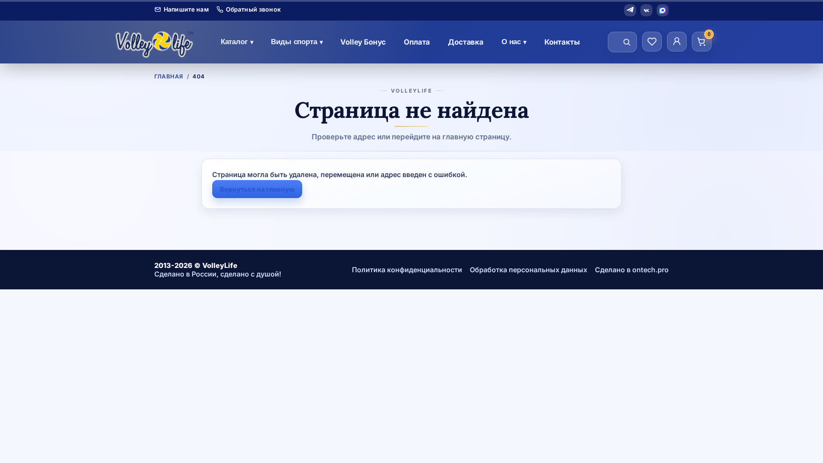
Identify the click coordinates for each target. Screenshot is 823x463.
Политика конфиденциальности (407, 269)
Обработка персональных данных (528, 269)
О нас (514, 42)
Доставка (466, 42)
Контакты (562, 42)
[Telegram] (630, 10)
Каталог (237, 42)
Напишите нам (186, 9)
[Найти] (626, 42)
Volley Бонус (363, 42)
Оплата (417, 42)
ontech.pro (650, 269)
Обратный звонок (253, 9)
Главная (168, 76)
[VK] (646, 10)
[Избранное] (652, 41)
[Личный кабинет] (677, 41)
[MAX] (663, 10)
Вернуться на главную (257, 189)
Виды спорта (296, 42)
